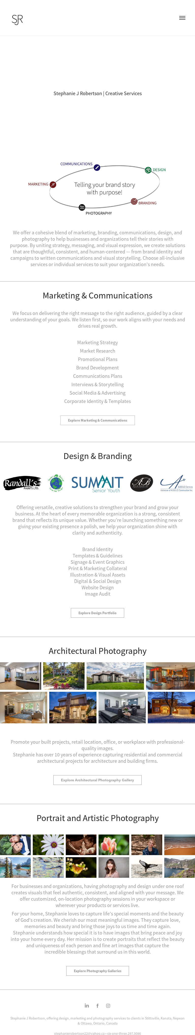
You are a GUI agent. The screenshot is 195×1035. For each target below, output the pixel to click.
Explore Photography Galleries (97, 971)
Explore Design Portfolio (97, 613)
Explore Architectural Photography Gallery (97, 780)
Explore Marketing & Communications (97, 420)
